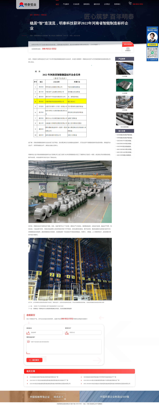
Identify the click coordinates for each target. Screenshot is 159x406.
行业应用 (76, 4)
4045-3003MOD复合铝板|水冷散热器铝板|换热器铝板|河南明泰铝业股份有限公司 (107, 383)
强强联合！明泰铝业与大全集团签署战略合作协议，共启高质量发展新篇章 (52, 308)
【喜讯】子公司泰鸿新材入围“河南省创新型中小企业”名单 (48, 306)
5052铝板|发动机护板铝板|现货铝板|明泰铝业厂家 (131, 135)
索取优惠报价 (128, 44)
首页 (57, 4)
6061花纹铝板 (125, 127)
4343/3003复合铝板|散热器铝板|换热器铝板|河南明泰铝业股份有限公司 (50, 383)
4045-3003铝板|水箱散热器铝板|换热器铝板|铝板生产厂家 (133, 155)
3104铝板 (124, 93)
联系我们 (117, 4)
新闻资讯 (87, 4)
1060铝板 (124, 110)
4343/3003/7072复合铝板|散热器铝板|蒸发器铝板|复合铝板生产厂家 (49, 380)
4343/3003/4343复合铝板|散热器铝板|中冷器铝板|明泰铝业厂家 (101, 380)
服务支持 (97, 4)
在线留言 (128, 50)
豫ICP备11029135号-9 (76, 404)
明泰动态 (44, 15)
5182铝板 (124, 76)
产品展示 (66, 4)
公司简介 (107, 4)
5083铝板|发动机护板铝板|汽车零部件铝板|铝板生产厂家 (133, 137)
